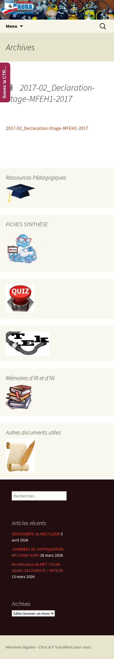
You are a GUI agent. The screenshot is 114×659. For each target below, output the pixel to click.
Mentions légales (21, 647)
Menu (11, 26)
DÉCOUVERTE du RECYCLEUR (36, 533)
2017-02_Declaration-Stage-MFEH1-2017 (50, 93)
